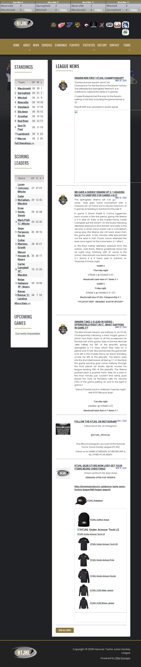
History (102, 45)
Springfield (24, 93)
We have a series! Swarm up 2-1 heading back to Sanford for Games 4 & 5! (99, 194)
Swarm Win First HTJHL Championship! (99, 78)
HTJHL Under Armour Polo (102, 560)
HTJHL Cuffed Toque (99, 520)
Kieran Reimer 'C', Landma (24, 295)
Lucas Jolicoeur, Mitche (23, 188)
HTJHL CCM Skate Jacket (101, 590)
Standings (61, 45)
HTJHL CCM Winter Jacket (102, 603)
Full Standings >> (24, 143)
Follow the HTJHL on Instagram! (95, 421)
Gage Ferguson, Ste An (23, 232)
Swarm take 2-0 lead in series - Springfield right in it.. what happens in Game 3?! (99, 324)
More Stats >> (23, 303)
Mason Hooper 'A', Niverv (24, 256)
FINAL (28, 10)
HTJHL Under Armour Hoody (103, 576)
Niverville (23, 102)
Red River (23, 121)
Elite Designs (122, 658)
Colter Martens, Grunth (23, 244)
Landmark (23, 134)
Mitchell (22, 97)
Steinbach (23, 107)
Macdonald (24, 88)
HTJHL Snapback (95, 500)
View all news (64, 630)
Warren (22, 138)
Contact (114, 45)
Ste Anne (23, 111)
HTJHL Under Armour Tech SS (104, 544)
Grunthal (23, 116)
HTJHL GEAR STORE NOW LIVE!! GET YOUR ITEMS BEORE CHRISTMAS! (98, 467)
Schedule (47, 45)
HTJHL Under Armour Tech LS (91, 534)
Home (16, 45)
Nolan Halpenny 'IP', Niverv (24, 283)
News (36, 45)
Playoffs (74, 45)
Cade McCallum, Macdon (24, 200)
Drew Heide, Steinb (21, 212)
